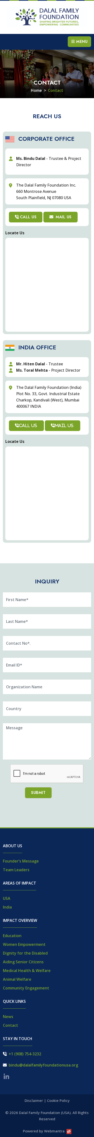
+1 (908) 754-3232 (25, 1054)
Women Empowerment (24, 944)
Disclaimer (34, 1100)
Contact (10, 1025)
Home (36, 90)
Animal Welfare (17, 979)
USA (6, 898)
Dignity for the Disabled (25, 953)
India (7, 907)
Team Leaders (16, 869)
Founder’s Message (21, 861)
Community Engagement (26, 988)
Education (12, 935)
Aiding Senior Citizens (23, 961)
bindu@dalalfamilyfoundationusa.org (43, 1065)
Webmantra (54, 1131)
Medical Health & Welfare (27, 970)
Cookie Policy (58, 1100)
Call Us (28, 217)
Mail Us (63, 217)
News (8, 1016)
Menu (81, 41)
